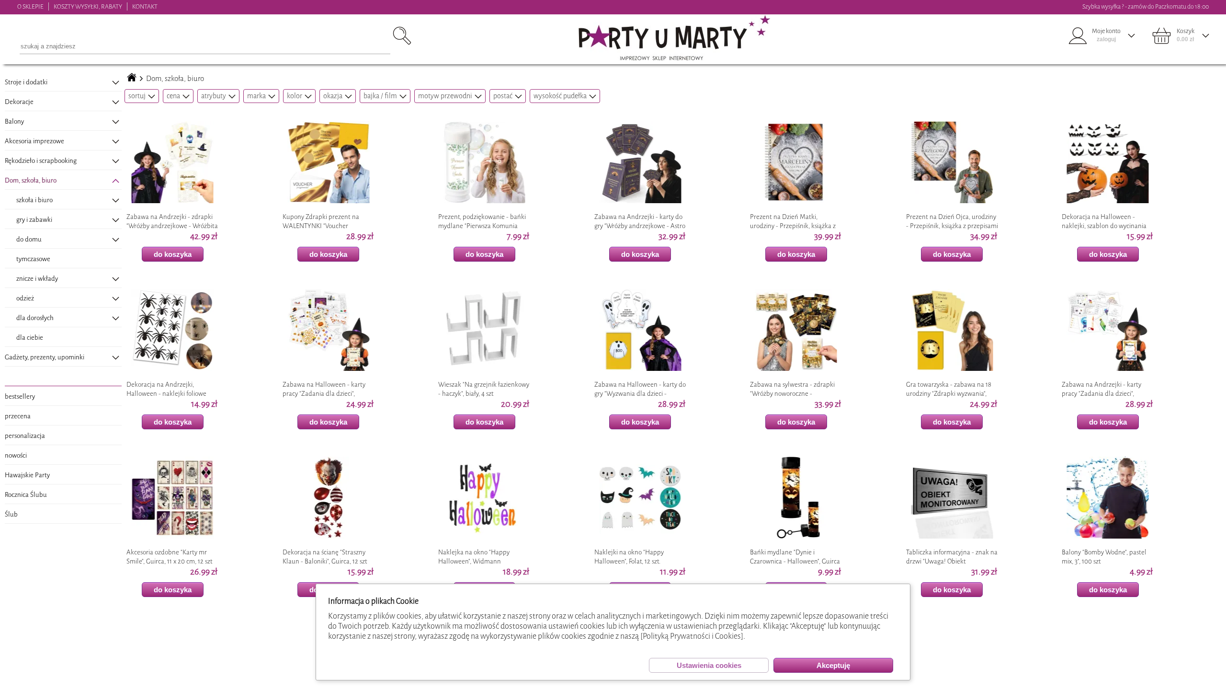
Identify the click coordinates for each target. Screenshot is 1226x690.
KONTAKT (145, 6)
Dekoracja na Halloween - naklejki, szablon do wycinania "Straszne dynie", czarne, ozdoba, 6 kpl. (1106, 221)
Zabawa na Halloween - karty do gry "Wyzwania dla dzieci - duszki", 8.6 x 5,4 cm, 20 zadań (640, 389)
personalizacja (25, 435)
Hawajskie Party (27, 475)
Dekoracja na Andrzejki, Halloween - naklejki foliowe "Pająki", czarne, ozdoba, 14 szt (167, 389)
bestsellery (20, 396)
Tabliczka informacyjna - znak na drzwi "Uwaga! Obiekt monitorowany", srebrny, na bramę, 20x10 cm (952, 557)
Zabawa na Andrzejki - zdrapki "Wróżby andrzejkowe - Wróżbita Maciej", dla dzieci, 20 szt (172, 221)
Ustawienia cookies (709, 665)
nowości (16, 455)
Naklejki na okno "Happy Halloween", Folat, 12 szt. (629, 557)
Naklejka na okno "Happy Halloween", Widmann (474, 557)
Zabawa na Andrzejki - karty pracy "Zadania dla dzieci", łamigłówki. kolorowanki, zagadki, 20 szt (1101, 389)
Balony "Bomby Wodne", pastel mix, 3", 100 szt (1104, 557)
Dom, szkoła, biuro (175, 78)
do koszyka (173, 254)
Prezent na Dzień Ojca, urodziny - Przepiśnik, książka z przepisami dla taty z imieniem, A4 (952, 221)
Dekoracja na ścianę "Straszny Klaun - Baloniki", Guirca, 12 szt (325, 557)
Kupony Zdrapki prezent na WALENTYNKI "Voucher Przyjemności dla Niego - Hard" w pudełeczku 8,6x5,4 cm (326, 221)
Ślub (11, 514)
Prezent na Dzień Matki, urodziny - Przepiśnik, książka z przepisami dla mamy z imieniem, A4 (793, 221)
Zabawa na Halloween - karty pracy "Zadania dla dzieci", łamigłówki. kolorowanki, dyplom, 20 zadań (324, 389)
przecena (18, 416)
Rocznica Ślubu (26, 494)
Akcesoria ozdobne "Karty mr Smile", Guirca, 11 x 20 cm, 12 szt (169, 557)
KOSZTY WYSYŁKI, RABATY (88, 6)
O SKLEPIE (30, 6)
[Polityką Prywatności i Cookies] (691, 636)
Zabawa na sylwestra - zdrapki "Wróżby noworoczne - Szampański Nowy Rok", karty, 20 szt (795, 389)
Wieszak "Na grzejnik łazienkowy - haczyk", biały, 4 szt (483, 389)
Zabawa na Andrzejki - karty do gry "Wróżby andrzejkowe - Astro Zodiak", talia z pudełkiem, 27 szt (639, 221)
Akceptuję (833, 665)
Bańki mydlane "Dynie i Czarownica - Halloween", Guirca (795, 557)
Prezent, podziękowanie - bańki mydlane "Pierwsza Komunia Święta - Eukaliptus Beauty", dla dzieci (482, 221)
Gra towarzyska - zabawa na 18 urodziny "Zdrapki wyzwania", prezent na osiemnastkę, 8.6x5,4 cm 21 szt (950, 389)
